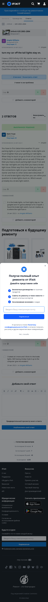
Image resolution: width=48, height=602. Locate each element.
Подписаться (24, 317)
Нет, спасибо (24, 334)
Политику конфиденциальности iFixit (20, 326)
